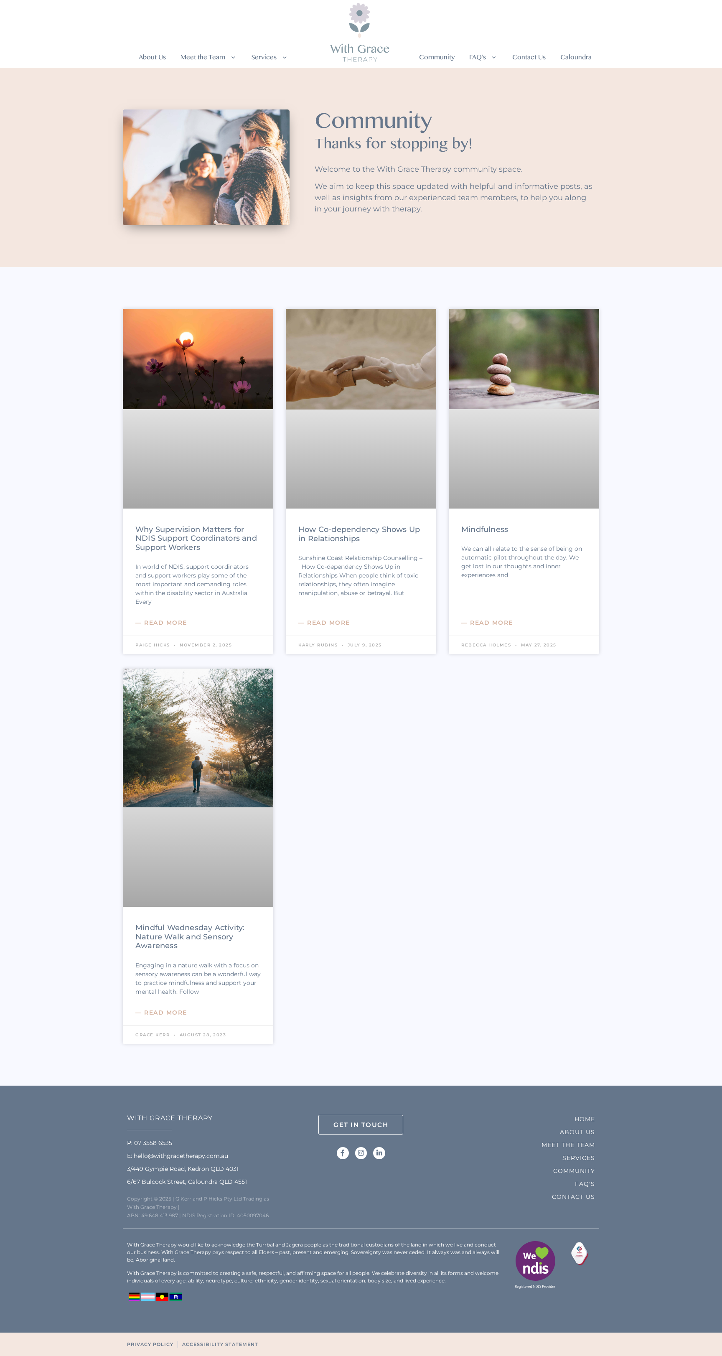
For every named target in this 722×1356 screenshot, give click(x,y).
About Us (152, 59)
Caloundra (576, 59)
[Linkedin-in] (379, 1153)
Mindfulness (484, 529)
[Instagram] (361, 1153)
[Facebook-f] (343, 1153)
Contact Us (529, 59)
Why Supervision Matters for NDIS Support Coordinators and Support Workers (196, 538)
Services (264, 59)
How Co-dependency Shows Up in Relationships (359, 534)
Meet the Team (202, 59)
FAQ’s (477, 59)
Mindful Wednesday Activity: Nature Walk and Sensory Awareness (189, 936)
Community (437, 59)
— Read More (161, 622)
